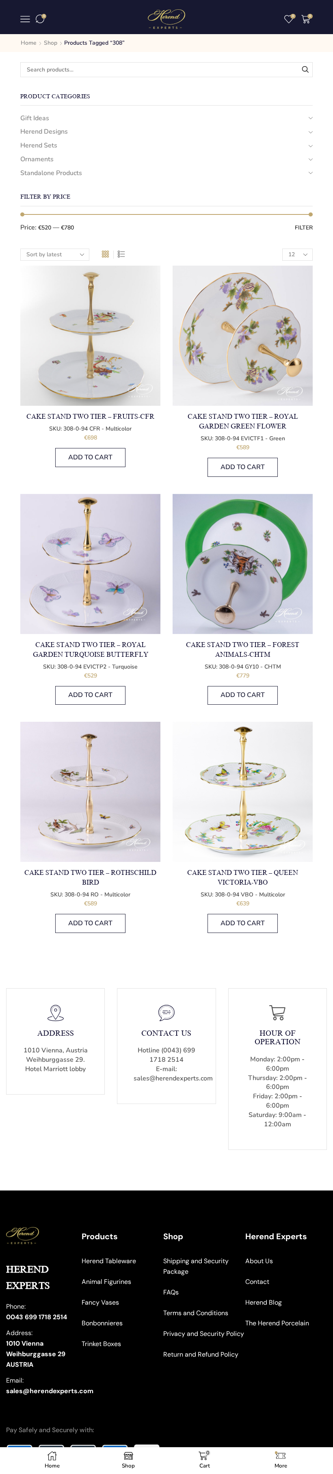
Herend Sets (38, 145)
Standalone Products (51, 173)
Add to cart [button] (90, 457)
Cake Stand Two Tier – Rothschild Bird (90, 877)
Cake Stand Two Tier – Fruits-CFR (90, 416)
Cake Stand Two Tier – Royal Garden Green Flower (243, 421)
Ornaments (37, 159)
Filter (304, 228)
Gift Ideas (34, 118)
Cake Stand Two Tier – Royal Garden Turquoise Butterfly (90, 649)
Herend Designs (44, 131)
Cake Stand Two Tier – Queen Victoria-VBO (242, 877)
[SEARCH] (305, 69)
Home (29, 43)
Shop (50, 43)
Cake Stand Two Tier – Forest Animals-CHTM (242, 649)
